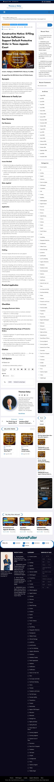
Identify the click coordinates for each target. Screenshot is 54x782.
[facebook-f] (42, 1)
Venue (41, 368)
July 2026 (42, 98)
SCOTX (43, 584)
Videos (41, 375)
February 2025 (43, 141)
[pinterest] (25, 369)
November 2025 (43, 123)
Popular (41, 421)
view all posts (21, 413)
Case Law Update (6, 24)
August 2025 (42, 129)
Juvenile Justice (43, 255)
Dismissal (42, 206)
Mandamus (42, 264)
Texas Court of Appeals (23, 24)
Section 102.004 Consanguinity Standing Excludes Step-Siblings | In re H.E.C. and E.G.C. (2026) (45, 461)
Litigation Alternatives (44, 261)
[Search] (46, 12)
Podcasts (42, 298)
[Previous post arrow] (2, 421)
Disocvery (42, 209)
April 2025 (42, 135)
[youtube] (48, 1)
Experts (41, 225)
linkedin (27, 545)
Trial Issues (42, 359)
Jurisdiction (42, 252)
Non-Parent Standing (44, 292)
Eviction (41, 219)
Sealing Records (43, 335)
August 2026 (42, 95)
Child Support (43, 185)
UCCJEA (41, 362)
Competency (42, 188)
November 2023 (43, 156)
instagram (37, 543)
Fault (41, 234)
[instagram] (46, 1)
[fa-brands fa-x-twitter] (44, 1)
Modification (42, 277)
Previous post (14, 419)
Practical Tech (44, 576)
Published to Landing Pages (11, 27)
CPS (41, 191)
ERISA (43, 562)
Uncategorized (43, 365)
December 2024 (43, 144)
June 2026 (42, 101)
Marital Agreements (44, 271)
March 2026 (42, 110)
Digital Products (43, 203)
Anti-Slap (42, 173)
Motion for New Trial (44, 283)
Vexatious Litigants (43, 371)
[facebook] (11, 369)
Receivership (42, 316)
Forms (49, 564)
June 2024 (42, 153)
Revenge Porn (43, 329)
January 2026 (42, 116)
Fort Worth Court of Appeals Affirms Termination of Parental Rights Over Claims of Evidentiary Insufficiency (11, 422)
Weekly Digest (43, 378)
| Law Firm (28, 780)
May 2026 (42, 104)
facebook (17, 543)
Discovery (49, 559)
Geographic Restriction (44, 240)
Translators (42, 356)
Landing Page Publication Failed (46, 568)
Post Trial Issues (43, 304)
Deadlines (42, 197)
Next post (21, 419)
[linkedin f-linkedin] (50, 1)
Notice (41, 295)
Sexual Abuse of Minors (44, 338)
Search (50, 25)
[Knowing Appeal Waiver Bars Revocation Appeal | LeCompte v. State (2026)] (9, 439)
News (41, 286)
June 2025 (42, 132)
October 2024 (43, 147)
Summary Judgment (44, 341)
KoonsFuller (45, 404)
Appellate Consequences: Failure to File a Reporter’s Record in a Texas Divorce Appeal (26, 529)
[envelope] (21, 369)
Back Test (47, 556)
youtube (47, 543)
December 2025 (43, 119)
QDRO (43, 581)
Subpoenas (49, 584)
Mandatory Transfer (44, 268)
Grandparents (43, 243)
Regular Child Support (44, 319)
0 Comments (5, 29)
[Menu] (4, 12)
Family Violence (13, 24)
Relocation (42, 323)
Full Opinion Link (5, 362)
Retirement (42, 326)
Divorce (41, 213)
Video (48, 587)
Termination (42, 350)
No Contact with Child (44, 289)
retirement (49, 581)
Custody (41, 194)
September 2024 (43, 150)
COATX (4, 27)
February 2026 (43, 113)
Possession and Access (44, 301)
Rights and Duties (43, 332)
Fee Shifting (42, 237)
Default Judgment (43, 200)
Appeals (41, 176)
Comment (42, 424)
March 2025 (42, 138)
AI (40, 170)
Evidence (42, 222)
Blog (24, 780)
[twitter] (14, 369)
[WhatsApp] (29, 369)
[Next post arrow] (33, 421)
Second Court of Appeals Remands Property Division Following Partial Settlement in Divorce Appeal (10, 529)
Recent (41, 418)
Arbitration (42, 179)
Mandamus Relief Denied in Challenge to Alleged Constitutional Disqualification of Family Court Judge (25, 422)
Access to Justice (43, 167)
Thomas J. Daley (15, 6)
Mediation (42, 274)
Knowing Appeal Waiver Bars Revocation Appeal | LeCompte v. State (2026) (9, 450)
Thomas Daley (21, 27)
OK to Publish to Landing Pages (46, 572)
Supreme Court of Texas (45, 347)
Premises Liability (43, 307)
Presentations (42, 310)
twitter (27, 543)
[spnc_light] (49, 12)
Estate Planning (43, 216)
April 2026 (42, 107)
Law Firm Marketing (44, 258)
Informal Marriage (43, 249)
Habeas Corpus (43, 246)
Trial (43, 587)
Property (42, 313)
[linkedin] (18, 369)
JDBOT (45, 498)
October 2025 (43, 126)
